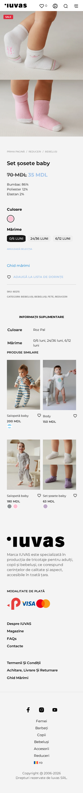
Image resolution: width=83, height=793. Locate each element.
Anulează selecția (19, 249)
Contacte (15, 646)
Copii (41, 735)
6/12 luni (62, 238)
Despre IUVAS (19, 623)
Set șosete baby (54, 496)
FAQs (12, 638)
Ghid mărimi (18, 265)
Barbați (41, 728)
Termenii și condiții (24, 663)
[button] (43, 5)
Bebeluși (51, 151)
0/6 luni (16, 238)
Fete (51, 296)
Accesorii (41, 748)
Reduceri (35, 151)
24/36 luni (39, 238)
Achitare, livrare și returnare (32, 670)
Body (47, 416)
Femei (41, 721)
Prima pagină (16, 151)
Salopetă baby (18, 415)
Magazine (15, 631)
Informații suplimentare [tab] (41, 317)
